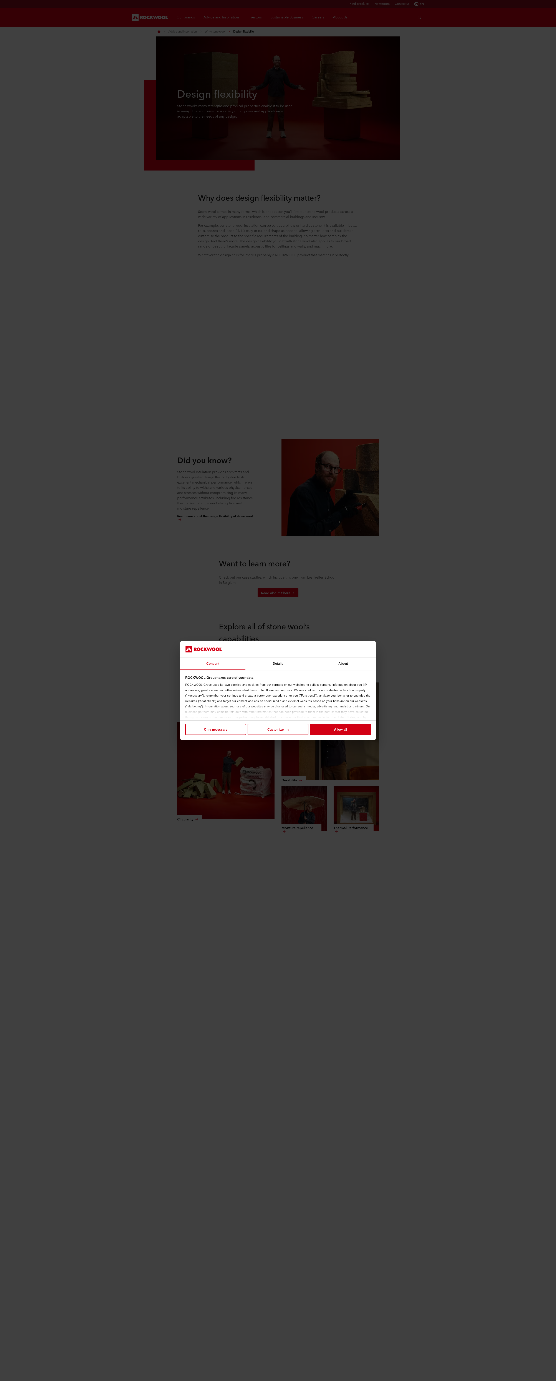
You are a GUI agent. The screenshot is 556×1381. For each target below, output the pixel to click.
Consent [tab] (212, 663)
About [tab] (343, 663)
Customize (275, 729)
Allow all (340, 729)
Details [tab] (278, 663)
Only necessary (215, 729)
